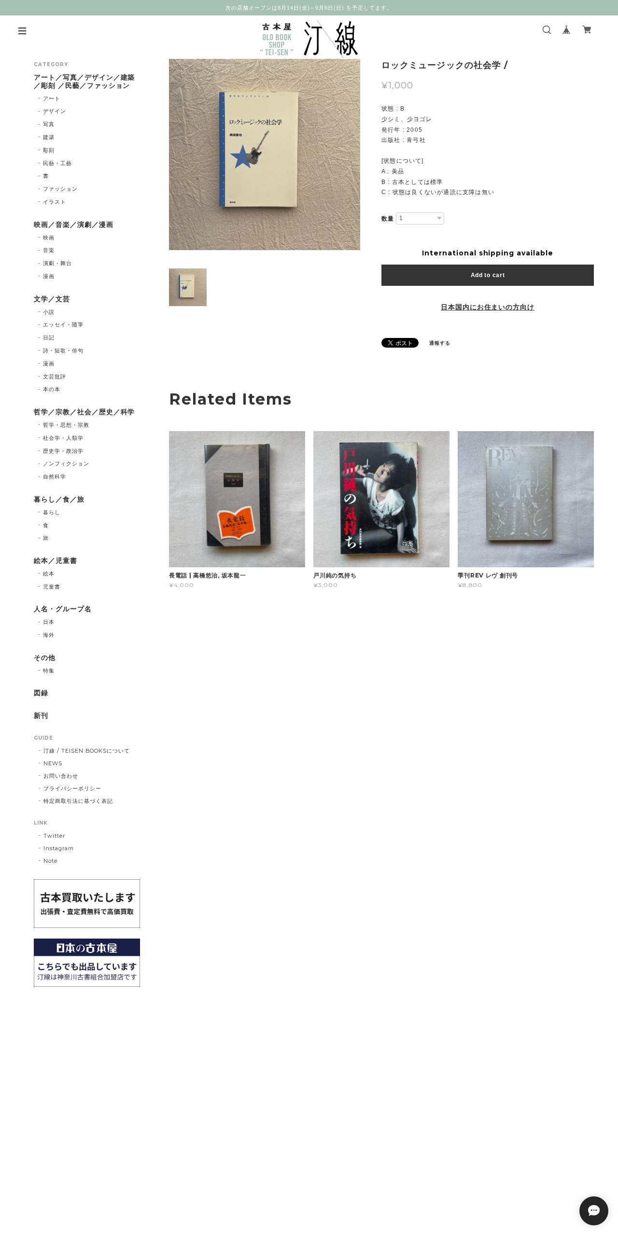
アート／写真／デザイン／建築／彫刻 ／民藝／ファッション (84, 81)
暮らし (51, 512)
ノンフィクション (66, 463)
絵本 (49, 573)
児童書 (51, 586)
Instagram (58, 848)
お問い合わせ (60, 775)
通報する (439, 343)
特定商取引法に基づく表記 (78, 801)
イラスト (54, 201)
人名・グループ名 (63, 609)
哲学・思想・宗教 (66, 424)
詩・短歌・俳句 (63, 350)
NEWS (52, 763)
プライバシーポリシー (72, 788)
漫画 (49, 276)
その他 (45, 658)
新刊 (41, 716)
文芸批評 (54, 376)
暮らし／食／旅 (59, 499)
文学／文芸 (52, 299)
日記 (49, 337)
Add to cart (488, 275)
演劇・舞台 (57, 263)
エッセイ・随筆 (63, 324)
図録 (41, 693)
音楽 (49, 250)
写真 (49, 124)
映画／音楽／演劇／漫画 (73, 225)
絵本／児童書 (55, 561)
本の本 (51, 389)
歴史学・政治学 (63, 451)
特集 (49, 670)
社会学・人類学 (63, 438)
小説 (49, 312)
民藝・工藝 (57, 163)
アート (51, 98)
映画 (49, 237)
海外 (49, 635)
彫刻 (49, 150)
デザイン (54, 111)
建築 (49, 137)
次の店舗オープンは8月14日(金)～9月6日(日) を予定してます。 (309, 8)
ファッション (60, 188)
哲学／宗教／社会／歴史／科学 (84, 412)
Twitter (54, 835)
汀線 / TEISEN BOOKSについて (86, 750)
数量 (387, 218)
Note (50, 860)
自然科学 (54, 476)
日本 (49, 621)
